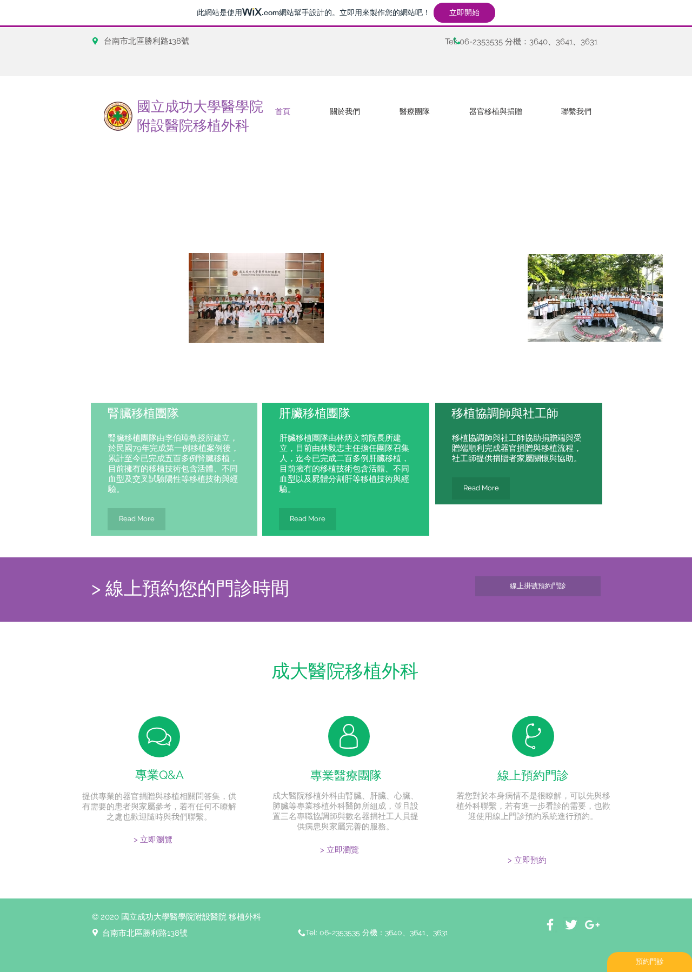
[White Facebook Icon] (550, 925)
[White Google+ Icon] (592, 925)
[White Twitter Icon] (571, 925)
